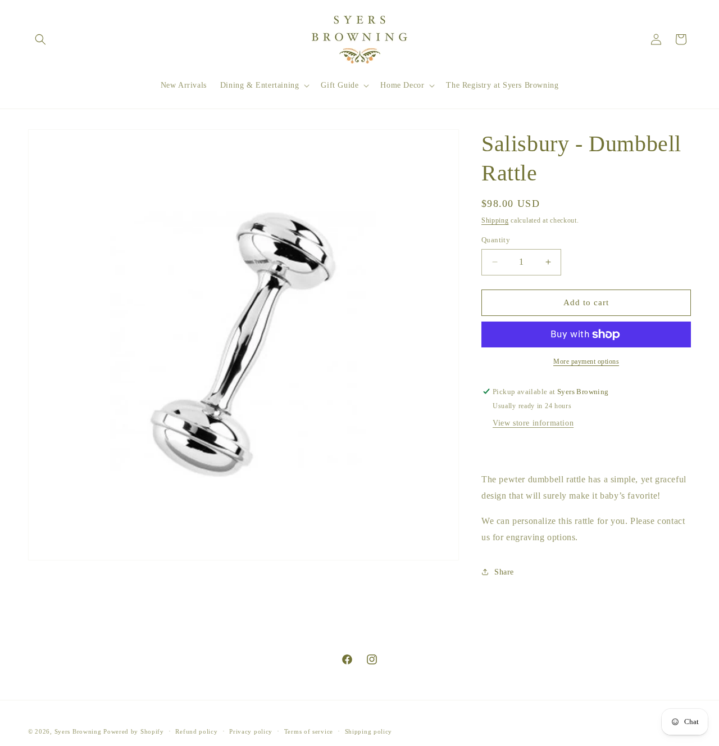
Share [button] (504, 572)
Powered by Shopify (133, 731)
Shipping (495, 220)
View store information (533, 423)
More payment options (586, 361)
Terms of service (308, 730)
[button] (40, 39)
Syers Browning (78, 731)
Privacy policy (250, 730)
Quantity (495, 240)
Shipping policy (369, 730)
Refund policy (196, 730)
